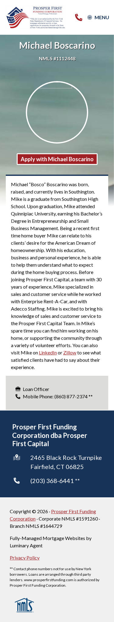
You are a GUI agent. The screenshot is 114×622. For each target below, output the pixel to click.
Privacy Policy (25, 557)
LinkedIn (48, 352)
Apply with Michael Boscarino (57, 159)
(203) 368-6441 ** (55, 480)
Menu (102, 17)
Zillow (69, 352)
